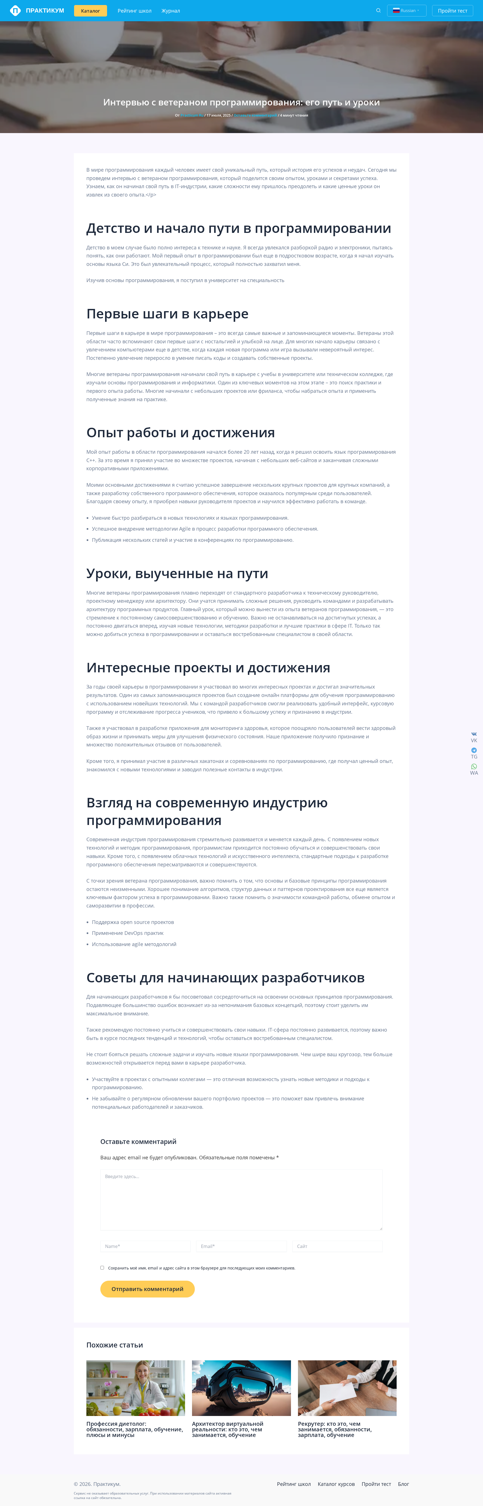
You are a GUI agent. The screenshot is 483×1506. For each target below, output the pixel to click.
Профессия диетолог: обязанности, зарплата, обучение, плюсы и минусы (134, 1429)
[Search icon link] (379, 11)
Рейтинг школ (294, 1484)
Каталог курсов (336, 1484)
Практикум (45, 10)
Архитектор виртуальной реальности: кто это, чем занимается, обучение (228, 1429)
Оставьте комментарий (255, 115)
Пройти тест (376, 1484)
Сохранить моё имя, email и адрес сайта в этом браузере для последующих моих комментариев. (201, 1268)
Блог (403, 1484)
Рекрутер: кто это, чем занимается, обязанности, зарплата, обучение (335, 1429)
